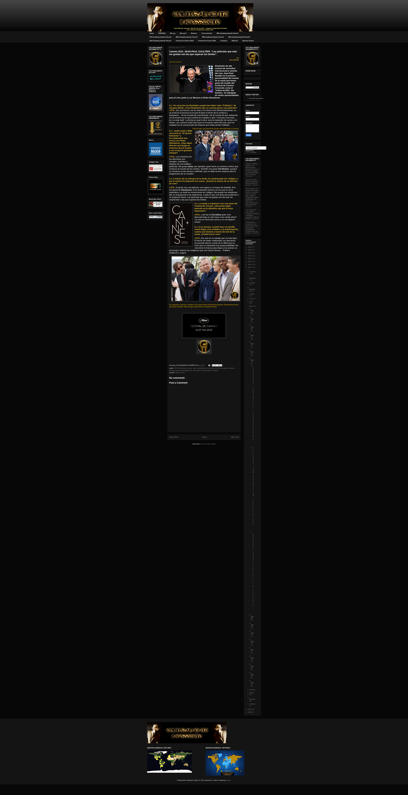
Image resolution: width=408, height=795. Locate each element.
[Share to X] (217, 365)
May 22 (252, 352)
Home (152, 33)
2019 (250, 247)
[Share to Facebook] (219, 365)
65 (178, 368)
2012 (175, 368)
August (252, 294)
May (251, 306)
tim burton (215, 370)
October (252, 283)
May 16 (252, 642)
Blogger (228, 780)
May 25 (252, 336)
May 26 (252, 328)
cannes (189, 368)
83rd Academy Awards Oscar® (160, 41)
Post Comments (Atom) (208, 444)
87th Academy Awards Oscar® (160, 37)
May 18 (252, 625)
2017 (250, 253)
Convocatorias (206, 33)
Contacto (223, 41)
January (252, 704)
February (252, 699)
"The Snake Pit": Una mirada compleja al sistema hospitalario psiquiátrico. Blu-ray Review (252, 214)
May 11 (252, 650)
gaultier (225, 368)
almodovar (183, 368)
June (251, 301)
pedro (209, 370)
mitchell (204, 370)
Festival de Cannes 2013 (185, 41)
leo (191, 370)
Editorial (235, 41)
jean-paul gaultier (184, 370)
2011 (250, 709)
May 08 (252, 667)
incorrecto (231, 368)
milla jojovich (197, 370)
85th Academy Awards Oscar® (213, 37)
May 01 (252, 683)
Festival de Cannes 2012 (207, 41)
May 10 (252, 658)
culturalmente (201, 368)
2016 (250, 256)
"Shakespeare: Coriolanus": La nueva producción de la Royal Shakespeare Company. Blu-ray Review (252, 227)
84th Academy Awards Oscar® (239, 37)
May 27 (252, 319)
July (251, 298)
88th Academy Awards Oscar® (227, 33)
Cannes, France (180, 372)
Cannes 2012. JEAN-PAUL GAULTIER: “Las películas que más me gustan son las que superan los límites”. (203, 53)
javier (176, 370)
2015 (250, 258)
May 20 (252, 617)
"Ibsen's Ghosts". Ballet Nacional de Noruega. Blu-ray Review (252, 182)
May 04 (252, 675)
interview (171, 370)
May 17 (252, 634)
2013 (250, 264)
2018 (250, 250)
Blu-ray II (183, 33)
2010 (250, 712)
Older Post (235, 437)
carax (194, 368)
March (252, 693)
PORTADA (162, 33)
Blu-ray (172, 33)
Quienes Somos (248, 41)
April (251, 690)
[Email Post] (209, 365)
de (207, 368)
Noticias (194, 33)
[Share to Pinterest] (221, 365)
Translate (253, 152)
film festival (218, 368)
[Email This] (213, 365)
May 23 (252, 344)
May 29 (252, 311)
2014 (250, 261)
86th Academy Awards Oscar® (187, 37)
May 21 (252, 361)
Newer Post (173, 437)
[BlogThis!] (215, 365)
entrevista (211, 368)
